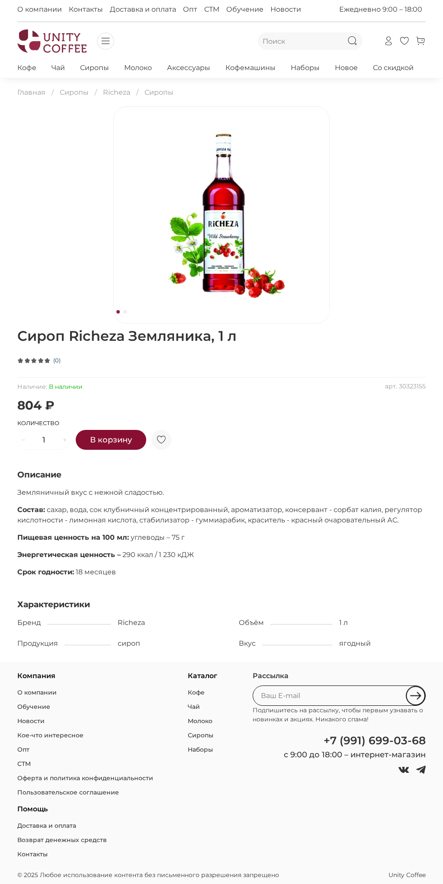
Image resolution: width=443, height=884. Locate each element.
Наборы (305, 68)
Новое (346, 68)
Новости (285, 9)
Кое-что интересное (50, 735)
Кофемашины (250, 68)
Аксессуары (188, 68)
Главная (31, 92)
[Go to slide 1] (118, 312)
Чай (58, 68)
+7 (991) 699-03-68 (375, 740)
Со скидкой (393, 68)
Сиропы (94, 68)
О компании (39, 9)
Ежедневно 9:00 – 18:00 (380, 9)
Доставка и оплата (143, 9)
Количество (38, 423)
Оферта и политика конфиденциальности (85, 778)
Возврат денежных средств (62, 840)
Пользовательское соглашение (68, 792)
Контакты (86, 9)
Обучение (244, 9)
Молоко (138, 68)
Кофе (26, 68)
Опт (190, 9)
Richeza (116, 92)
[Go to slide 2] (125, 312)
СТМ (211, 9)
